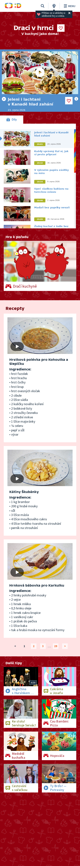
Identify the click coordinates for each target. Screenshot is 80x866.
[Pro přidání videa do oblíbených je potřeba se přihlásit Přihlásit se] (69, 100)
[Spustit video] (40, 72)
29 (55, 646)
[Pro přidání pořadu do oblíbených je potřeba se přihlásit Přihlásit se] (61, 28)
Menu (71, 6)
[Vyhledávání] (42, 6)
